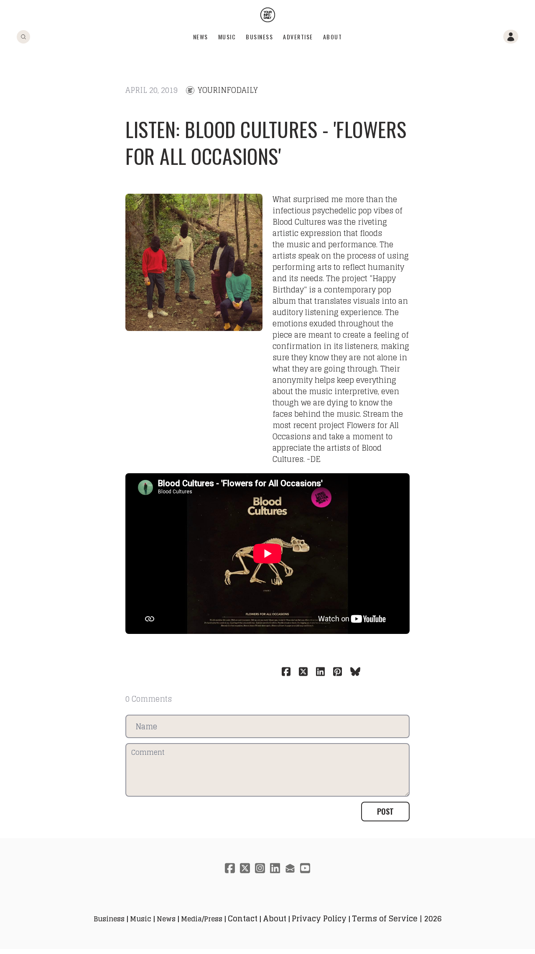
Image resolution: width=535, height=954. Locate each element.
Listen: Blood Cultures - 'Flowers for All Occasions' (266, 142)
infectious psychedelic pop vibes (333, 210)
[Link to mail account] (290, 868)
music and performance (330, 244)
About (332, 36)
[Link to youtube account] (305, 868)
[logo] (267, 15)
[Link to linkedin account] (275, 868)
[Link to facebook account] (230, 868)
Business (259, 36)
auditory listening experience (327, 312)
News (200, 36)
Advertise (298, 36)
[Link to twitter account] (245, 868)
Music (227, 36)
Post (385, 811)
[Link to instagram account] (260, 868)
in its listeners (350, 346)
